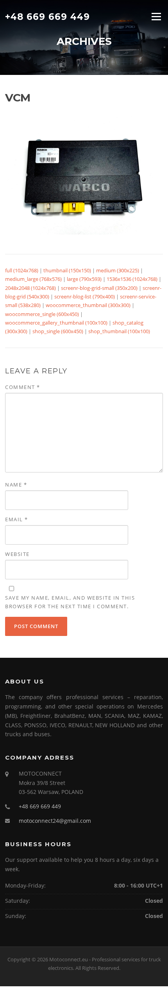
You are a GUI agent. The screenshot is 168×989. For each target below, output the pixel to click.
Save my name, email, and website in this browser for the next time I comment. (70, 602)
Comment (22, 387)
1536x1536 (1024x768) (132, 278)
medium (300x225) (117, 270)
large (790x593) (84, 278)
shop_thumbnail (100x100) (119, 331)
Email (16, 519)
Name (16, 484)
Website (17, 554)
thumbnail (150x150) (67, 270)
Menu (156, 16)
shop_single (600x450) (57, 331)
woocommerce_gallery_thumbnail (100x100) (56, 322)
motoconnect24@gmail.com (55, 820)
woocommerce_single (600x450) (42, 314)
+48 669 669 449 (47, 16)
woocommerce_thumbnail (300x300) (88, 305)
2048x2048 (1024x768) (30, 287)
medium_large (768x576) (33, 278)
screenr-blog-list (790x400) (84, 296)
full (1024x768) (21, 270)
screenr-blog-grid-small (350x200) (99, 287)
